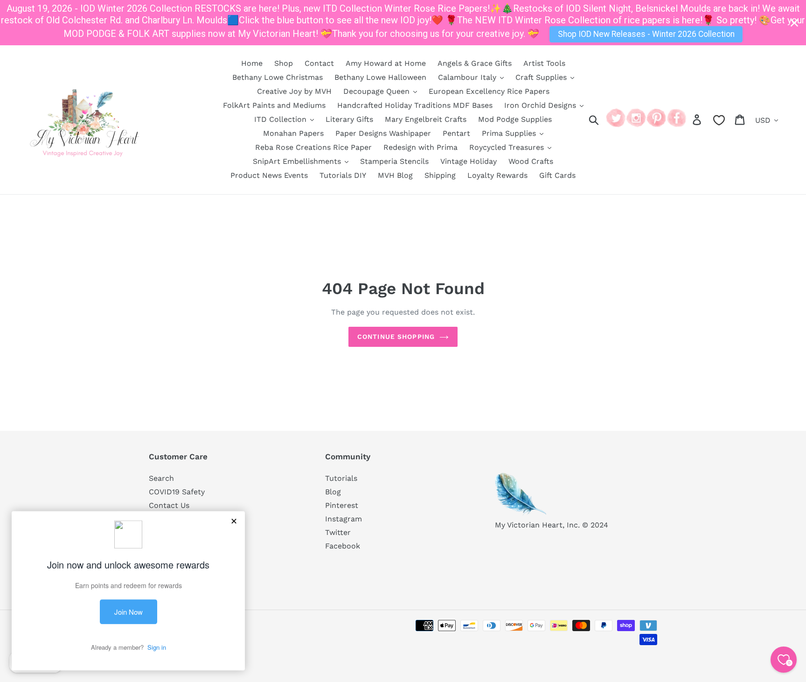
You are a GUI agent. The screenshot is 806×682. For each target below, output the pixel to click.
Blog (333, 491)
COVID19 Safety (177, 491)
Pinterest (341, 505)
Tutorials (341, 478)
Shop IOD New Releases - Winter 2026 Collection (646, 34)
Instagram (343, 518)
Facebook (342, 545)
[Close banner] (794, 23)
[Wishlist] (719, 120)
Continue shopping (396, 336)
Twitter (338, 532)
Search (161, 478)
